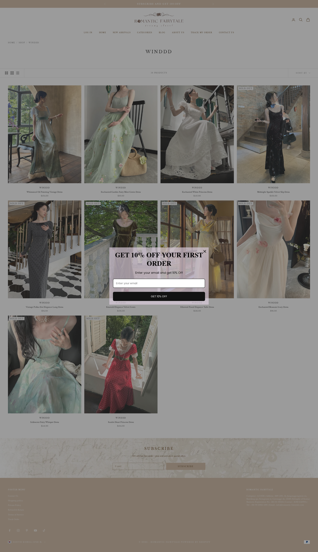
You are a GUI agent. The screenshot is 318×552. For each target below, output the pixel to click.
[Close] (205, 251)
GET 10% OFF (159, 296)
